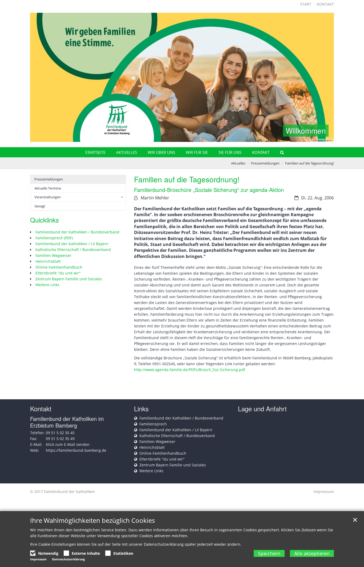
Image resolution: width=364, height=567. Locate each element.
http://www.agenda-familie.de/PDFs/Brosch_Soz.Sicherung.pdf (189, 369)
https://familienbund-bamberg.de (76, 450)
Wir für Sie (197, 152)
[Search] (279, 152)
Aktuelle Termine (47, 188)
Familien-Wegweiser (53, 255)
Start (305, 4)
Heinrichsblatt (48, 261)
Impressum (324, 491)
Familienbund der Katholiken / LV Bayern (71, 243)
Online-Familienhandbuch (58, 267)
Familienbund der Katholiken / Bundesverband (77, 232)
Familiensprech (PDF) (54, 237)
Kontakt (325, 4)
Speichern (269, 553)
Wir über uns (161, 152)
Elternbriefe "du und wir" (58, 273)
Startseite (95, 152)
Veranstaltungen (47, 197)
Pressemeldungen (265, 163)
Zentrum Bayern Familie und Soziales (68, 278)
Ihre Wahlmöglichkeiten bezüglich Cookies (92, 520)
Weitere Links (47, 284)
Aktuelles (126, 152)
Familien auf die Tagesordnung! (309, 163)
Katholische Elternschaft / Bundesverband (73, 249)
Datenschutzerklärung (68, 559)
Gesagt (39, 206)
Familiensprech (153, 423)
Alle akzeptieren (312, 553)
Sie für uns (230, 152)
